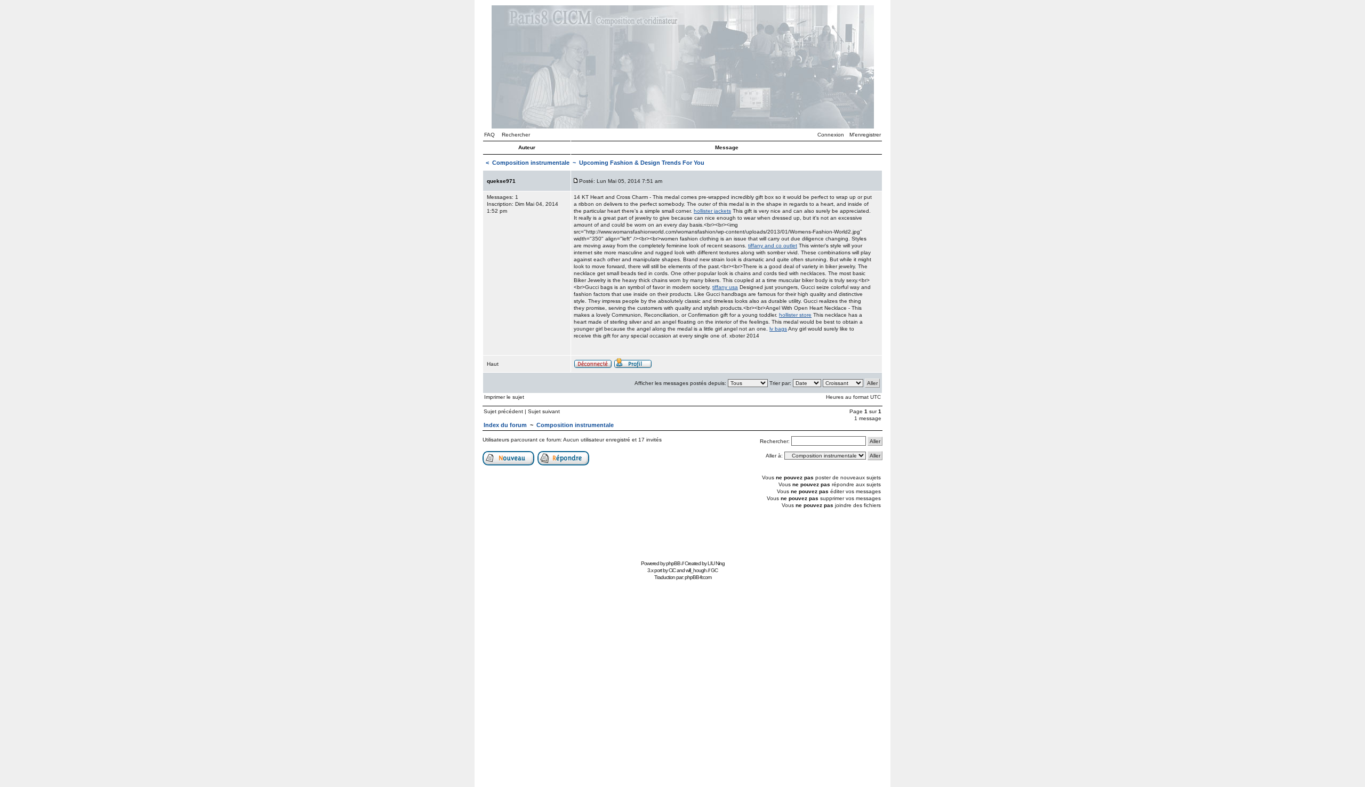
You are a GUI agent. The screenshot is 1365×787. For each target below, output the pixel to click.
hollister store (795, 315)
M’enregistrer (865, 135)
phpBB (673, 563)
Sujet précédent (503, 411)
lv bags (778, 329)
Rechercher (516, 135)
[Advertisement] (682, 533)
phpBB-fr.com (698, 577)
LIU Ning (716, 563)
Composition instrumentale (530, 162)
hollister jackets (712, 211)
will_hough (696, 570)
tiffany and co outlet (772, 245)
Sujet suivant (544, 411)
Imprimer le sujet (504, 397)
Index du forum (505, 425)
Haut (493, 364)
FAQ (489, 135)
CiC (672, 570)
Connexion (830, 135)
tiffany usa (725, 287)
